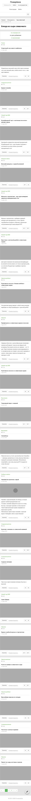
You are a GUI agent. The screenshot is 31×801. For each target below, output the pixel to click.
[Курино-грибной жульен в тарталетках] (15, 643)
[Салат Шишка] (15, 611)
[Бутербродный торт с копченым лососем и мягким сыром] (15, 133)
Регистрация (12, 9)
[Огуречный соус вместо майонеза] (15, 59)
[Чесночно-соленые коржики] (15, 741)
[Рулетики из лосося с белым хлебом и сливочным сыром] (15, 296)
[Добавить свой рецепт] (27, 792)
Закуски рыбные (5, 278)
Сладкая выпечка (6, 82)
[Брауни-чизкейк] (15, 99)
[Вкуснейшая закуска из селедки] (15, 708)
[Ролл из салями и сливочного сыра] (15, 676)
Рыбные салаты (5, 474)
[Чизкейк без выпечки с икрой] (15, 491)
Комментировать (13, 76)
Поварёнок (15, 2)
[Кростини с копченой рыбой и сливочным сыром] (15, 253)
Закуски (3, 317)
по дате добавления (15, 35)
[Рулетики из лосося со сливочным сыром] (15, 382)
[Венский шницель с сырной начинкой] (15, 175)
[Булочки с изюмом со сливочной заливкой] (15, 540)
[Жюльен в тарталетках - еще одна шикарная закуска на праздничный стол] (15, 209)
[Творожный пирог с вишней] (15, 414)
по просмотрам (15, 38)
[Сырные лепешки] (15, 573)
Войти (20, 9)
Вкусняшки (4, 398)
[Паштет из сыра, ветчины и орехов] (15, 773)
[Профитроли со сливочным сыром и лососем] (15, 334)
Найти (14, 5)
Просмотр (4, 76)
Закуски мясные (5, 659)
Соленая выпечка (6, 556)
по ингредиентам (22, 5)
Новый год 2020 (5, 115)
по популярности (15, 33)
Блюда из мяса (5, 158)
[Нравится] (28, 76)
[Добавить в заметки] (25, 76)
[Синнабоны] (15, 447)
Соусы (3, 43)
